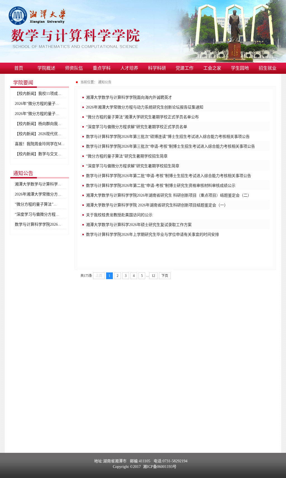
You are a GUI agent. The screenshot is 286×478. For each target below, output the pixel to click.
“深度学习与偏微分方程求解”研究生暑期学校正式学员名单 (136, 127)
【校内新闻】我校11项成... (38, 93)
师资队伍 (74, 68)
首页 (18, 68)
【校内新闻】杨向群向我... (38, 124)
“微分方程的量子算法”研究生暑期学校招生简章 (127, 156)
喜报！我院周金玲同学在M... (40, 144)
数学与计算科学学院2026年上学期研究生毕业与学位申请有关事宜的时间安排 (152, 234)
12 (153, 276)
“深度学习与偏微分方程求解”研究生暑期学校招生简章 (132, 166)
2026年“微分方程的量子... (37, 104)
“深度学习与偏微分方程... (37, 214)
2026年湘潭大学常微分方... (38, 194)
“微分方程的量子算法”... (36, 204)
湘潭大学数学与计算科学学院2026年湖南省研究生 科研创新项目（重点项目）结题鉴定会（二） (168, 195)
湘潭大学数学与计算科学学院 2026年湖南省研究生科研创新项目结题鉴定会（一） (157, 205)
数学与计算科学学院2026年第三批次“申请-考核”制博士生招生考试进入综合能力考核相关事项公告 (170, 146)
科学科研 (157, 68)
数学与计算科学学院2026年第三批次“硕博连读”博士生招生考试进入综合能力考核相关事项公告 (168, 137)
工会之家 (212, 68)
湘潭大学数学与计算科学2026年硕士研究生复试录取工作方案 (139, 225)
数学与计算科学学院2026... (38, 224)
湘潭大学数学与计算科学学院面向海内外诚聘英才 (129, 97)
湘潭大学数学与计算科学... (38, 184)
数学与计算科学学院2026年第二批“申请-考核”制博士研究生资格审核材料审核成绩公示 (160, 185)
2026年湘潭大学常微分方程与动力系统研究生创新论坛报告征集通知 (144, 107)
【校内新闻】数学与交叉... (38, 154)
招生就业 (268, 68)
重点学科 (102, 68)
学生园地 (240, 68)
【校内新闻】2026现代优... (38, 134)
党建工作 (185, 68)
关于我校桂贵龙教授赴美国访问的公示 (119, 215)
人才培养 (129, 68)
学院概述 (46, 68)
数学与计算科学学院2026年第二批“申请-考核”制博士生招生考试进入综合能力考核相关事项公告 (168, 176)
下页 (164, 276)
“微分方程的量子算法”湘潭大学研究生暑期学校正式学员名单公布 (142, 117)
